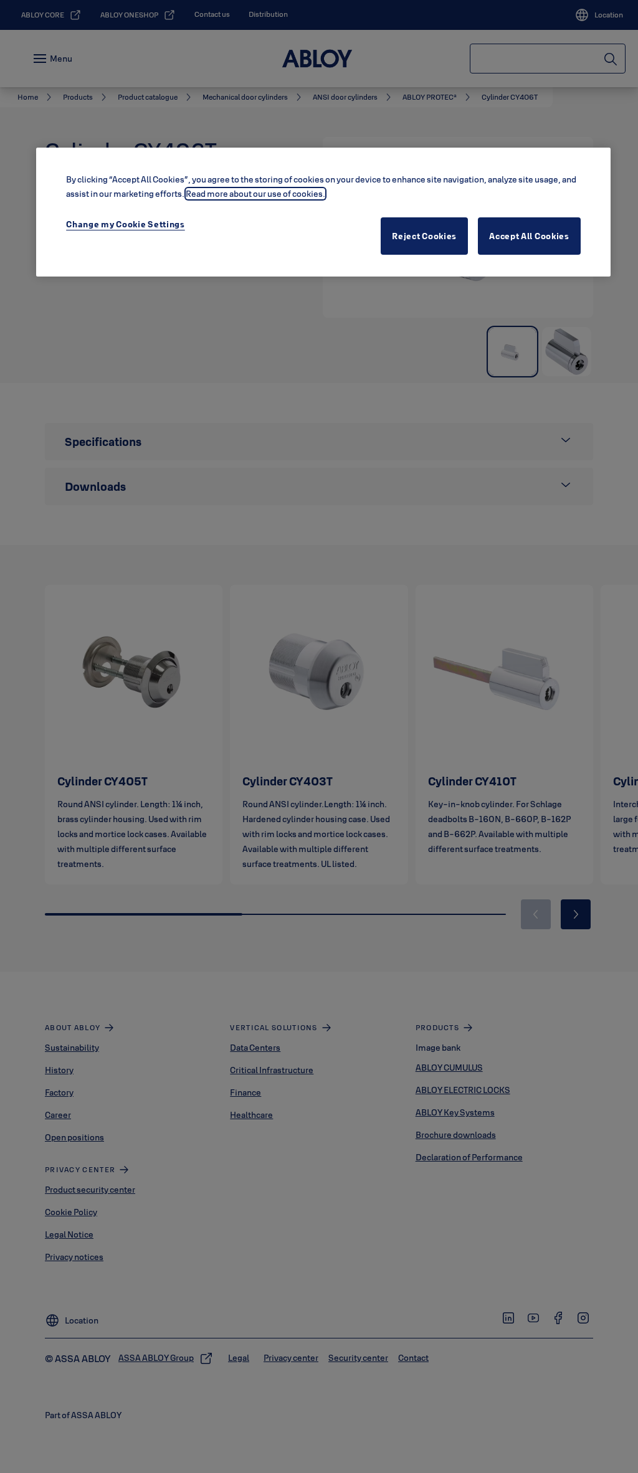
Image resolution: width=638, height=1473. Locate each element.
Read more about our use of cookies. (255, 193)
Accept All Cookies (529, 236)
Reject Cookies (424, 236)
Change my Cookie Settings (125, 224)
